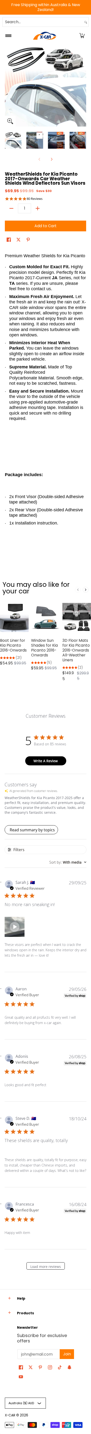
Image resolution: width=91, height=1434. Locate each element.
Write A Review (45, 761)
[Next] (82, 85)
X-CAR (10, 1415)
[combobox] (43, 22)
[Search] (85, 22)
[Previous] (8, 85)
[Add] (37, 208)
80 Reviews (34, 199)
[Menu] (8, 36)
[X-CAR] (44, 35)
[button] (82, 36)
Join (67, 1354)
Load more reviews (45, 1266)
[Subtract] (11, 208)
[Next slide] (86, 590)
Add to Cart (45, 226)
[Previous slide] (78, 590)
